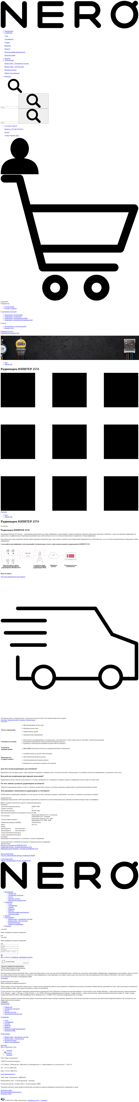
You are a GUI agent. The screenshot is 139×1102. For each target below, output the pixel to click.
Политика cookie (10, 55)
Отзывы (7, 42)
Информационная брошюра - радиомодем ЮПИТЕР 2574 (19, 848)
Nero (6, 362)
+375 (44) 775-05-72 (17, 129)
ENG (17, 135)
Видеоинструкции (10, 70)
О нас (6, 36)
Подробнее (4, 978)
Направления (9, 31)
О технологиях (9, 307)
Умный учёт (8, 364)
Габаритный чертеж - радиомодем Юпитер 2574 (16, 847)
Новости (7, 49)
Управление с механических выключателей (19, 320)
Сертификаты (9, 39)
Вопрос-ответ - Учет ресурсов (14, 67)
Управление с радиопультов (14, 315)
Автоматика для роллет (15, 895)
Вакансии (8, 45)
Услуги (10, 897)
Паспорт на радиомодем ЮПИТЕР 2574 (14, 845)
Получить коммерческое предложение (13, 966)
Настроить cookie (6, 1090)
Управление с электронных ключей (16, 318)
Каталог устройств (11, 308)
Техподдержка (9, 60)
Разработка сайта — (37, 1100)
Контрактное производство (17, 900)
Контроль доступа (14, 898)
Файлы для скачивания (12, 73)
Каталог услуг (9, 328)
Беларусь (8, 129)
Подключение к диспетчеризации (15, 326)
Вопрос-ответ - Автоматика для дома (16, 63)
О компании (8, 33)
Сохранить (5, 1002)
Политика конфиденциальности (15, 52)
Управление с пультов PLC (13, 316)
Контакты (8, 76)
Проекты (7, 58)
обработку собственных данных (22, 957)
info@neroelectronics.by (8, 1074)
